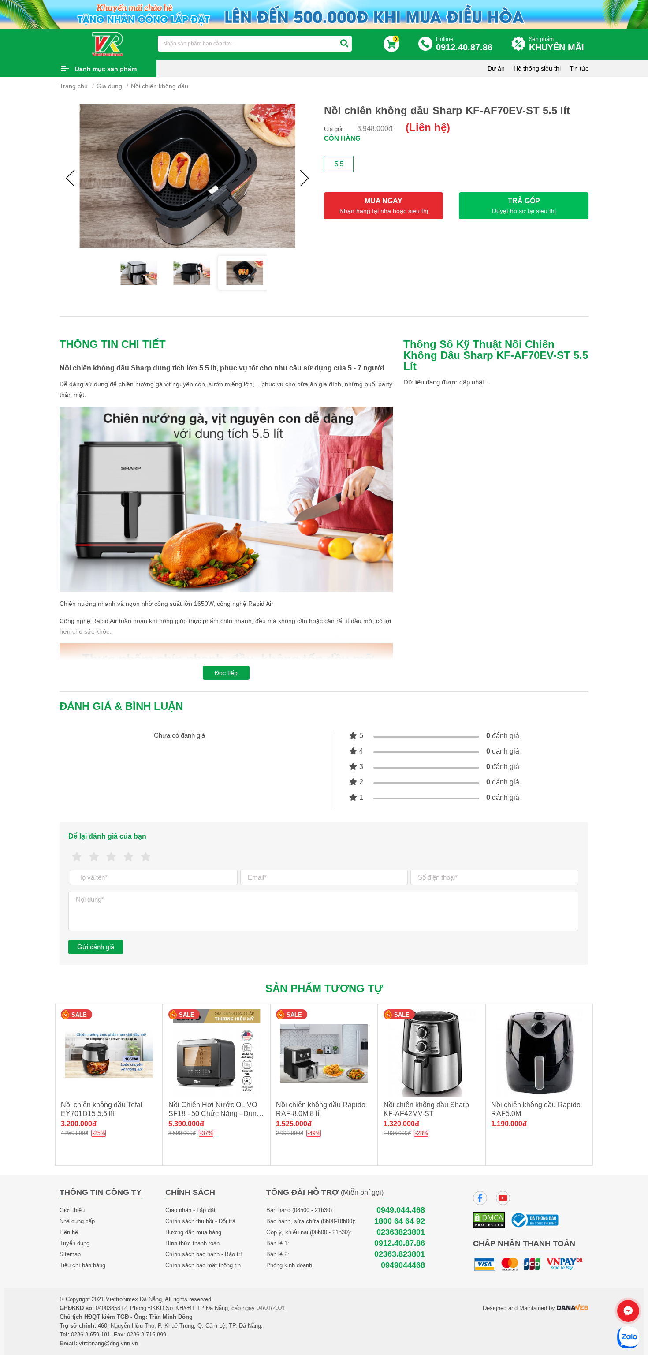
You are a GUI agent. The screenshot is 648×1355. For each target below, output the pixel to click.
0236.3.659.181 (90, 1334)
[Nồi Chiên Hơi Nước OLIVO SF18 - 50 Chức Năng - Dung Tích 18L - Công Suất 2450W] (216, 1053)
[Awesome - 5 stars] (145, 857)
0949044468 (403, 1265)
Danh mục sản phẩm (106, 68)
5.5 (339, 164)
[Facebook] (480, 1198)
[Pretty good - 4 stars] (128, 857)
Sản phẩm (556, 44)
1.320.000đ (401, 1123)
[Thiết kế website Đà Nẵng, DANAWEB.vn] (572, 1308)
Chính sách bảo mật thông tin (203, 1265)
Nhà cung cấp (77, 1221)
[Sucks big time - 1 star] (77, 857)
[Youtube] (503, 1198)
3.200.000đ (79, 1123)
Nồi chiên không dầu (159, 86)
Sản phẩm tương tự (324, 988)
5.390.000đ (186, 1123)
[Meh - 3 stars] (111, 857)
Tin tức (579, 68)
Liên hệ (69, 1232)
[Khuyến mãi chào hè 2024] (324, 13)
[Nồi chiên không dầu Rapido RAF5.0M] (539, 1053)
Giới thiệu (72, 1210)
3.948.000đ (374, 128)
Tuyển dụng (74, 1243)
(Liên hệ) (428, 127)
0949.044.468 (400, 1210)
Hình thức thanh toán (192, 1243)
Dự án (496, 68)
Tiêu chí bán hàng (82, 1265)
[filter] (344, 44)
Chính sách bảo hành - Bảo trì (203, 1254)
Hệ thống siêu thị (537, 68)
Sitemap (70, 1254)
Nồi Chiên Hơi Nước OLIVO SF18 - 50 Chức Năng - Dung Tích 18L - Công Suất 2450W (214, 1113)
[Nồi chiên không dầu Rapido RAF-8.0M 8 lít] (324, 1053)
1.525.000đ (294, 1123)
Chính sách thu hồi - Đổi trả (200, 1221)
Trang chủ (74, 86)
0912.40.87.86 (399, 1243)
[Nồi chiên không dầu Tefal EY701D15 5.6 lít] (109, 1053)
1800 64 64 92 (399, 1221)
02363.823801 (399, 1254)
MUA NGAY (383, 205)
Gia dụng (109, 86)
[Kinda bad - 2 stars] (94, 857)
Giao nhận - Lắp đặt (190, 1210)
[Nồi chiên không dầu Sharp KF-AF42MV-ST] (432, 1053)
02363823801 (400, 1232)
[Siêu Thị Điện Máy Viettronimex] (108, 43)
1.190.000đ (509, 1123)
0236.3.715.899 (146, 1334)
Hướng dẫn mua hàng (193, 1232)
